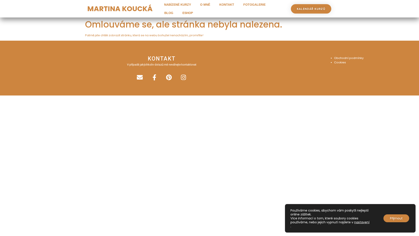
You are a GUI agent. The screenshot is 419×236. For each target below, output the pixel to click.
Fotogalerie (254, 4)
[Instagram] (184, 77)
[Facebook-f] (154, 77)
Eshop (187, 13)
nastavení (361, 222)
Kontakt (226, 4)
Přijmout (396, 218)
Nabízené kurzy (177, 4)
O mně (205, 4)
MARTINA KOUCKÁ (120, 9)
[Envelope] (140, 77)
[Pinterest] (169, 77)
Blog (168, 13)
